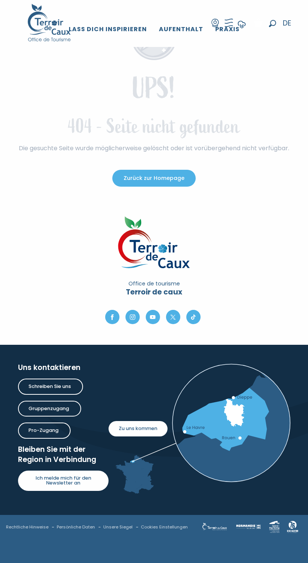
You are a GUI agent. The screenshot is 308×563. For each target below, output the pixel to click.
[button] (272, 23)
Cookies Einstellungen (164, 527)
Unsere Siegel (118, 527)
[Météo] (242, 29)
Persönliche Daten (76, 527)
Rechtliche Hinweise (27, 527)
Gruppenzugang (49, 408)
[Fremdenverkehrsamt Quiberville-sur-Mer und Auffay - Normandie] (49, 22)
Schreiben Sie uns (50, 386)
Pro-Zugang (44, 430)
